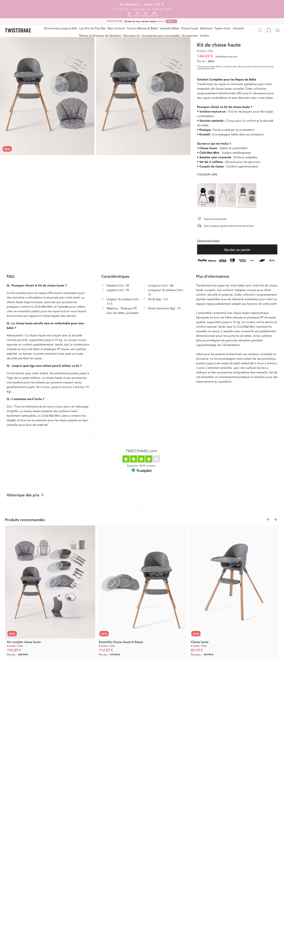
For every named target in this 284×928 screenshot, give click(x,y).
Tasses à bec (222, 28)
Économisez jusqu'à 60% (60, 28)
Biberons (206, 28)
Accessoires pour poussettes (161, 35)
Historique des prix (23, 495)
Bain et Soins (116, 28)
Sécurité (238, 28)
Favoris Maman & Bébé (142, 28)
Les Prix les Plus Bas (92, 28)
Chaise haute (189, 28)
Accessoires (190, 35)
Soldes (204, 35)
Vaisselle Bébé (169, 28)
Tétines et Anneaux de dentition (100, 35)
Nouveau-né (131, 35)
